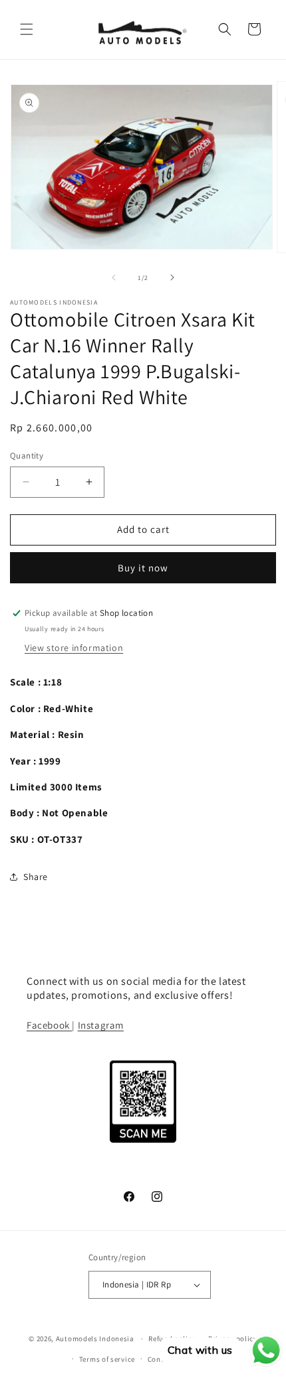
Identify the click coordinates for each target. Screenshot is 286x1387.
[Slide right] (172, 277)
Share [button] (35, 877)
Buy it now (143, 567)
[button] (26, 29)
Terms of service (107, 1359)
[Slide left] (113, 277)
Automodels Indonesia (95, 1338)
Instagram (101, 1025)
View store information (74, 648)
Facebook (49, 1025)
